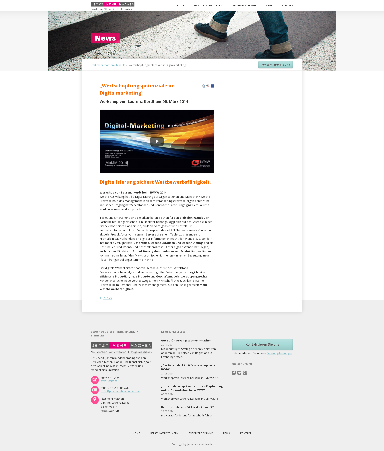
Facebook (234, 373)
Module (120, 65)
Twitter (239, 373)
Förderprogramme (244, 5)
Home (180, 5)
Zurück (107, 298)
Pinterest (245, 373)
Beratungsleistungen (207, 5)
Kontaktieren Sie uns (275, 64)
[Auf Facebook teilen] (212, 86)
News (269, 5)
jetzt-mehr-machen (102, 65)
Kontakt (287, 5)
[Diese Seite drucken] (203, 86)
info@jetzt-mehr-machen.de (120, 391)
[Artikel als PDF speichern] (208, 86)
